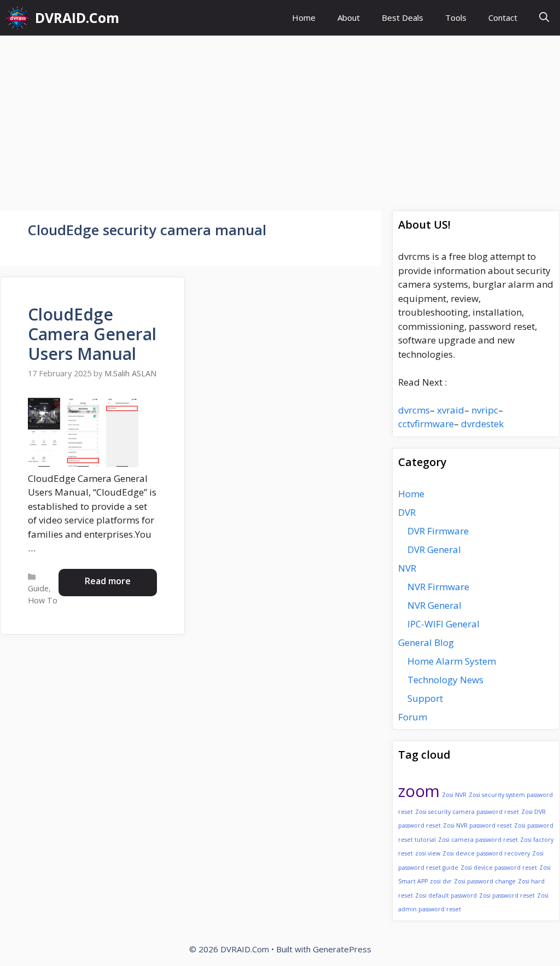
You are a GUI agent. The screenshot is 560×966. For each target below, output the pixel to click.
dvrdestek (482, 423)
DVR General (434, 549)
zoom (419, 791)
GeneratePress (342, 949)
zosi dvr (441, 881)
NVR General (434, 605)
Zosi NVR (454, 795)
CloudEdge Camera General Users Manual (92, 334)
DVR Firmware (438, 531)
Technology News (445, 679)
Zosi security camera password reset (467, 812)
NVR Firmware (438, 586)
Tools (455, 17)
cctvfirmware (426, 423)
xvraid (450, 410)
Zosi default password (446, 895)
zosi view (427, 853)
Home (304, 17)
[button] (544, 18)
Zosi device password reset (498, 867)
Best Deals (402, 17)
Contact (502, 17)
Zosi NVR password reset (477, 825)
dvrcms (414, 410)
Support (425, 698)
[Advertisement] (280, 117)
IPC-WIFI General (443, 624)
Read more (108, 581)
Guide (38, 588)
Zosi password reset (507, 895)
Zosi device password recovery (486, 853)
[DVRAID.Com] (17, 18)
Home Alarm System (451, 661)
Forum (412, 717)
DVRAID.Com (77, 17)
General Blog (426, 642)
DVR (407, 512)
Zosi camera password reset (478, 839)
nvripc (484, 410)
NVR (407, 568)
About (348, 17)
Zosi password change (485, 881)
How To (42, 600)
